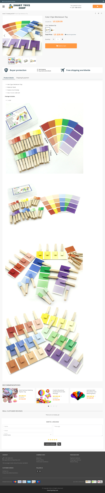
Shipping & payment (22, 78)
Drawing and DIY (10, 13)
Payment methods (75, 458)
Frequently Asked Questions (10, 473)
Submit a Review (50, 444)
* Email (6, 430)
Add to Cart (62, 46)
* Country (5, 433)
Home (3, 13)
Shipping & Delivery (75, 460)
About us (38, 458)
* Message (57, 426)
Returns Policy (74, 461)
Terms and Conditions (42, 461)
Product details (9, 78)
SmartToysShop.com (52, 490)
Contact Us (5, 471)
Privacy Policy (40, 460)
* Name (6, 426)
